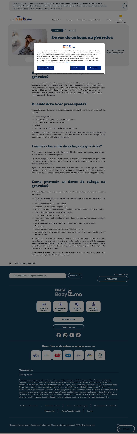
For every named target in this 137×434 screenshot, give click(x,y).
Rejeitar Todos (77, 67)
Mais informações (70, 62)
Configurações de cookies (45, 67)
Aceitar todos (94, 67)
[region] (69, 58)
